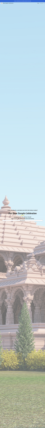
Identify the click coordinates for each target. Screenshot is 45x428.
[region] (22, 1)
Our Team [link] (41, 3)
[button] (44, 3)
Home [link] (38, 3)
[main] (22, 210)
